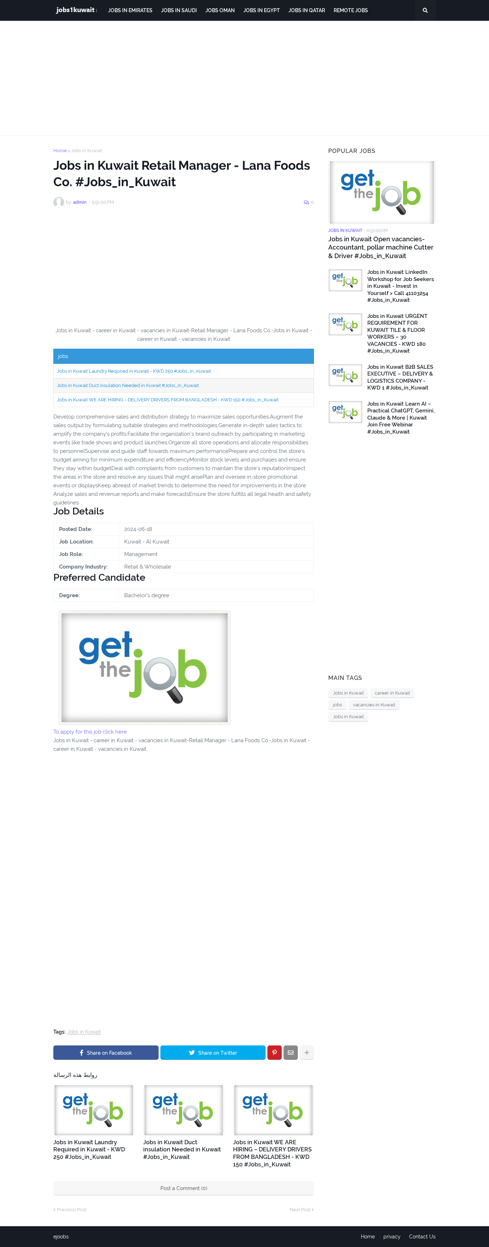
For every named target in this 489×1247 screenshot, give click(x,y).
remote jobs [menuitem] (351, 10)
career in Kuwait (392, 693)
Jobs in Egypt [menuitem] (261, 10)
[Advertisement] (244, 78)
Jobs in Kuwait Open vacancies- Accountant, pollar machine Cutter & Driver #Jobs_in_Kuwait (381, 247)
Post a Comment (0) (183, 1188)
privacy (392, 1236)
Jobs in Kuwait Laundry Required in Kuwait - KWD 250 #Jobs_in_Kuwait (134, 371)
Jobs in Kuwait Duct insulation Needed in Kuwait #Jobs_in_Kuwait (128, 385)
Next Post (300, 1209)
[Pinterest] (274, 1052)
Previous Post (71, 1209)
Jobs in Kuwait (86, 150)
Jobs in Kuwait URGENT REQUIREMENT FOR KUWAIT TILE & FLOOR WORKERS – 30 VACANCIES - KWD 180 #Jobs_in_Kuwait (397, 333)
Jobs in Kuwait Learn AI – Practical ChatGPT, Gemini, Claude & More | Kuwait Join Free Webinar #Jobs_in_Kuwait (401, 418)
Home (60, 150)
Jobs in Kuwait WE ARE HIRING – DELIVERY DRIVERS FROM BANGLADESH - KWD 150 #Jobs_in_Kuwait (168, 399)
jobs (337, 704)
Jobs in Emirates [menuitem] (130, 10)
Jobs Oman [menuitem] (220, 10)
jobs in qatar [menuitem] (307, 10)
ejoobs (61, 1236)
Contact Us (422, 1236)
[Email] (291, 1052)
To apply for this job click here (90, 732)
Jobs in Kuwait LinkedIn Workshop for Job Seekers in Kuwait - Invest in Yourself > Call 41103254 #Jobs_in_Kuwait (400, 286)
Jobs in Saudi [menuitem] (179, 10)
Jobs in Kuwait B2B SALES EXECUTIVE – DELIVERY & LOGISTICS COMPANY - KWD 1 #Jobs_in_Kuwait (400, 377)
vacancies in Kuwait (374, 704)
